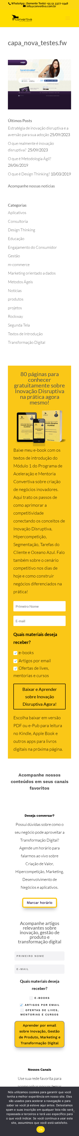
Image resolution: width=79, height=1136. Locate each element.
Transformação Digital (26, 342)
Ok (41, 1129)
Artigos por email (35, 660)
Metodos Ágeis (20, 281)
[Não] (73, 1111)
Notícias (15, 290)
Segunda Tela (19, 325)
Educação (16, 238)
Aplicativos (17, 212)
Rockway (15, 316)
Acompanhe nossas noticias (31, 185)
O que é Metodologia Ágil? (29, 158)
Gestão (14, 255)
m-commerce (19, 264)
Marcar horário (39, 903)
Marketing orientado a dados (32, 273)
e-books (26, 652)
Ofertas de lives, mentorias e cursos (31, 671)
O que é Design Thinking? (29, 173)
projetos (15, 307)
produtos (15, 299)
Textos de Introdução (25, 333)
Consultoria (18, 221)
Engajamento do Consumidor (32, 247)
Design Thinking (21, 229)
